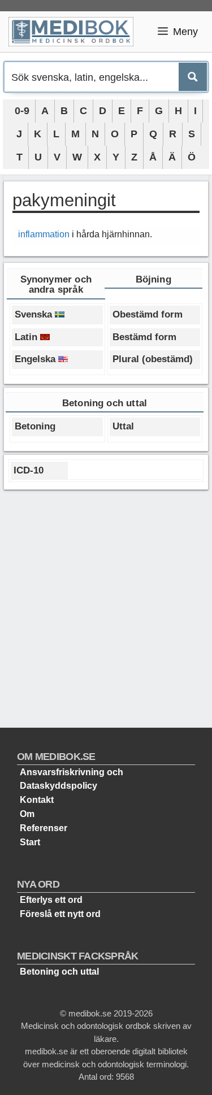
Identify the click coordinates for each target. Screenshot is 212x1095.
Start (30, 842)
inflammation (44, 234)
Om (27, 814)
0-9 (22, 110)
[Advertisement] (106, 604)
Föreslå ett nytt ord (60, 914)
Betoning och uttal (59, 971)
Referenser (43, 828)
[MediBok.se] (76, 31)
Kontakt (37, 800)
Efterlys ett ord (51, 900)
